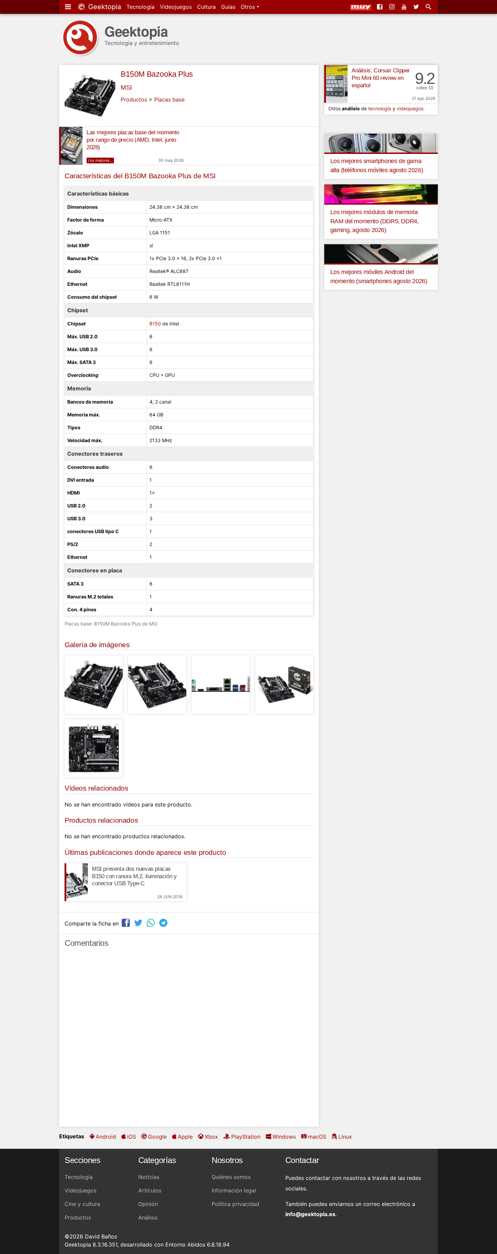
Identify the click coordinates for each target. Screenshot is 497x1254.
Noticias (148, 1176)
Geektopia (103, 7)
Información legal (234, 1190)
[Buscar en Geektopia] (429, 7)
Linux (345, 1136)
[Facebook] (380, 7)
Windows (284, 1136)
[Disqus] (189, 1040)
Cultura (206, 6)
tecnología (379, 108)
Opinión (148, 1204)
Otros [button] (249, 6)
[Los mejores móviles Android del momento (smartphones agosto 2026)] (381, 253)
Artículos (149, 1190)
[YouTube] (405, 7)
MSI (126, 87)
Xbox (211, 1136)
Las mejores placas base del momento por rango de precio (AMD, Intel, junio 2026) (133, 140)
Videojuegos (176, 6)
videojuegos (410, 108)
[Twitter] (417, 7)
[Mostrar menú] (68, 7)
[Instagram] (392, 7)
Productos (134, 99)
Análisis (148, 1217)
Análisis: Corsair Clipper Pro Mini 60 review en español (381, 78)
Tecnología (140, 6)
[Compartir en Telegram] (164, 923)
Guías (228, 6)
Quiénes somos (231, 1176)
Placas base (169, 99)
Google (157, 1136)
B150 (155, 323)
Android (106, 1136)
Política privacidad (235, 1204)
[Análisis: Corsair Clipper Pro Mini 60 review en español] (336, 84)
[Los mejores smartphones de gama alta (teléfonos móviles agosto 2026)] (381, 142)
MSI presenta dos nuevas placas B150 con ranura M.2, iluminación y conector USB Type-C (134, 876)
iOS (131, 1136)
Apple (185, 1136)
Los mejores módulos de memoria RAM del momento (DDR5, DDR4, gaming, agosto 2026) (374, 221)
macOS (317, 1136)
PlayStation (245, 1136)
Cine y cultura (82, 1204)
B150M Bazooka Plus (157, 74)
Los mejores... (100, 160)
